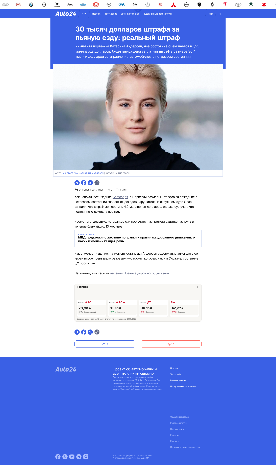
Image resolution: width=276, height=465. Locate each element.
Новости (96, 13)
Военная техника (130, 13)
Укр (211, 13)
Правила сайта (177, 429)
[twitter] (90, 182)
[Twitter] (65, 456)
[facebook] (83, 182)
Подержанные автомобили (157, 13)
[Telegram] (79, 456)
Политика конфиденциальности (185, 447)
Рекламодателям (178, 423)
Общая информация (179, 417)
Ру (220, 13)
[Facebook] (58, 456)
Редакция (174, 435)
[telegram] (77, 182)
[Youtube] (71, 456)
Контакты (174, 441)
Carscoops (120, 197)
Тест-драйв (111, 13)
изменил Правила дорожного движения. (140, 273)
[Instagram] (85, 456)
